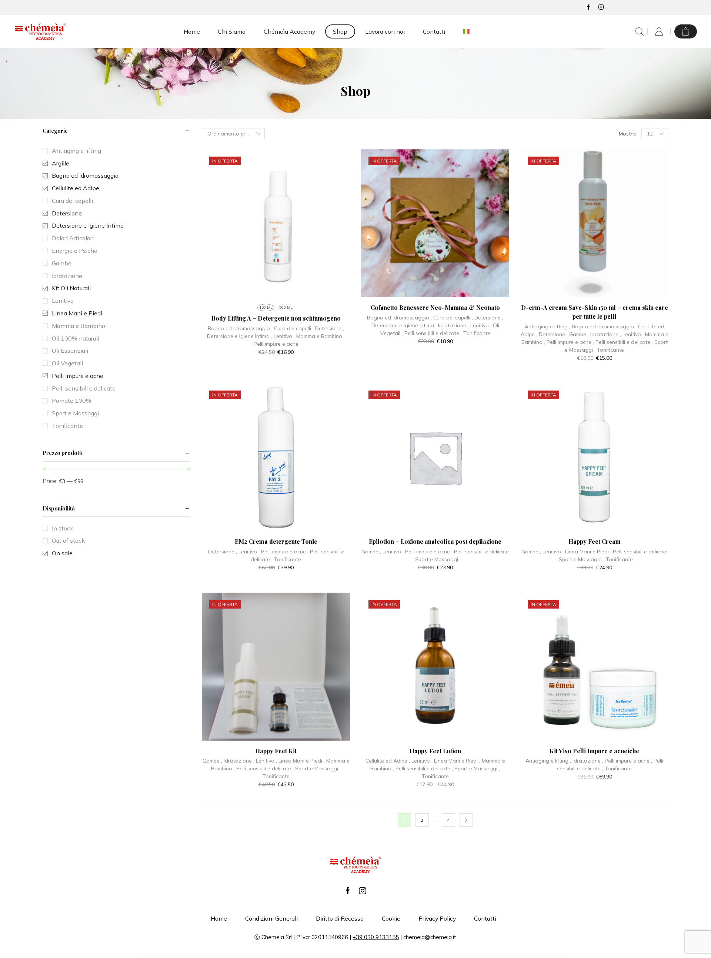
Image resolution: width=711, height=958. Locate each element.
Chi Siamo (232, 31)
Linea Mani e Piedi (587, 551)
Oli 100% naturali (75, 338)
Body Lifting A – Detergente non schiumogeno (276, 318)
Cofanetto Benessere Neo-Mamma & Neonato (435, 307)
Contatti (434, 31)
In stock (62, 528)
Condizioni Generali (271, 918)
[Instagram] (601, 7)
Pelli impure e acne (276, 344)
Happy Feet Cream (594, 541)
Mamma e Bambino (319, 336)
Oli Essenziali (70, 350)
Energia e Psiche (74, 250)
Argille (60, 163)
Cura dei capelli (292, 328)
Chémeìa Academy (289, 31)
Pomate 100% (71, 400)
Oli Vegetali (67, 363)
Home (192, 31)
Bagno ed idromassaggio (239, 328)
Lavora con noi (385, 31)
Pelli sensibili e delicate (431, 333)
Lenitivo (283, 336)
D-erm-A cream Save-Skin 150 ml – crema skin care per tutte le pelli (594, 312)
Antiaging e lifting (546, 326)
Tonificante (476, 333)
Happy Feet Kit (276, 751)
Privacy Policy (437, 918)
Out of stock (68, 540)
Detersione (328, 328)
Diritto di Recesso (340, 918)
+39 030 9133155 (376, 937)
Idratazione (452, 325)
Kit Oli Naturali (71, 288)
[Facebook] (588, 7)
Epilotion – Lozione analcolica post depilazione (435, 541)
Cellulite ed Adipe (386, 760)
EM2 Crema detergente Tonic (276, 541)
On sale (62, 553)
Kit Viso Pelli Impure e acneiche (594, 751)
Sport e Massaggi (436, 559)
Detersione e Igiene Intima (238, 336)
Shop (340, 31)
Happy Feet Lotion (435, 751)
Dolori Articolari (73, 238)
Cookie (391, 918)
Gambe (577, 334)
